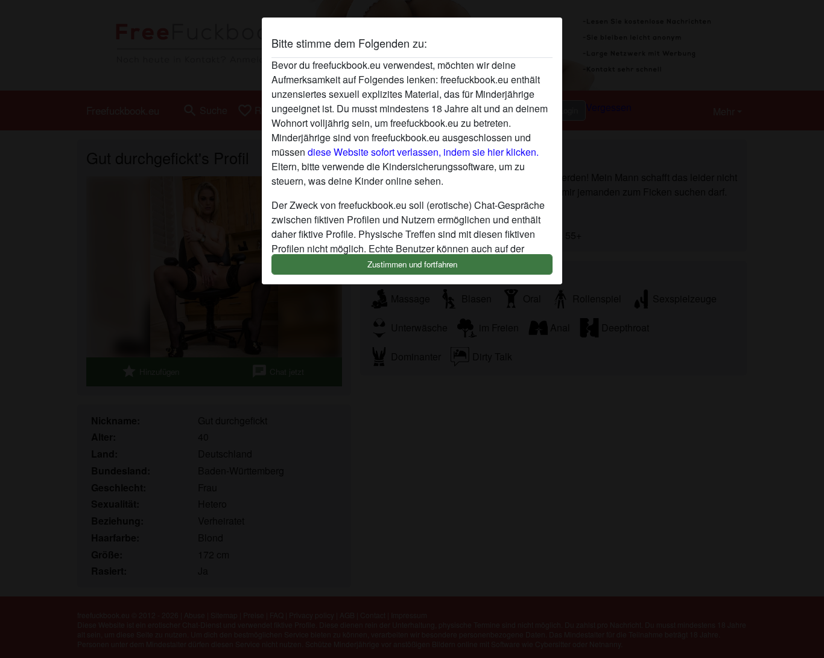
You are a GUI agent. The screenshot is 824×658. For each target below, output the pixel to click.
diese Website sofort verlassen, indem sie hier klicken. (423, 152)
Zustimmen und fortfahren (412, 264)
